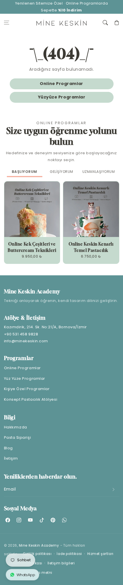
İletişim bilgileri (61, 563)
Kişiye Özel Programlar (27, 389)
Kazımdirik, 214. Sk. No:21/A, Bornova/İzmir (45, 327)
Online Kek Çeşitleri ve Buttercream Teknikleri (32, 247)
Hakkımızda (15, 427)
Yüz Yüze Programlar (24, 378)
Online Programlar (61, 83)
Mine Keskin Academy (39, 545)
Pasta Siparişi (17, 437)
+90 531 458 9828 (21, 334)
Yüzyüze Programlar (62, 97)
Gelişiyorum (61, 171)
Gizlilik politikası (37, 554)
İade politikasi (69, 554)
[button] (6, 23)
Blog (8, 448)
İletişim (11, 458)
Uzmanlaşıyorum (98, 171)
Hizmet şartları (100, 554)
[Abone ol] (113, 490)
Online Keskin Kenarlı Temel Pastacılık (91, 247)
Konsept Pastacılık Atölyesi (30, 399)
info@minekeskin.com (26, 341)
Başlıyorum (24, 171)
